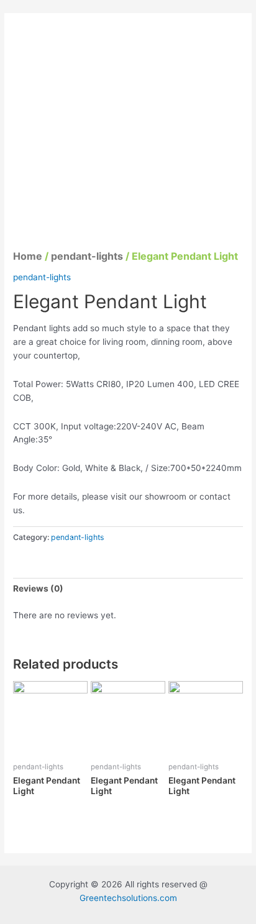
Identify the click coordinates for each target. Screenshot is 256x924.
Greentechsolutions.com (128, 898)
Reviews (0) (38, 588)
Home (27, 256)
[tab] (128, 589)
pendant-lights (87, 256)
